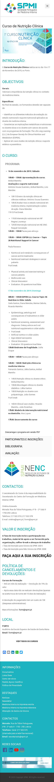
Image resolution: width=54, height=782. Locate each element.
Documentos (8, 672)
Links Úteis (7, 675)
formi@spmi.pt (25, 610)
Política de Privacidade (12, 685)
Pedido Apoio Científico (12, 682)
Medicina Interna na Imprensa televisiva (19, 708)
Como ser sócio (9, 679)
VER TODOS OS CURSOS (27, 641)
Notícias (5, 698)
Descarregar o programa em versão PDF (22, 432)
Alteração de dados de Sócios (15, 711)
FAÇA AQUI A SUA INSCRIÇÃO (26, 556)
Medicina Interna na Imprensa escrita (18, 704)
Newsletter (7, 701)
